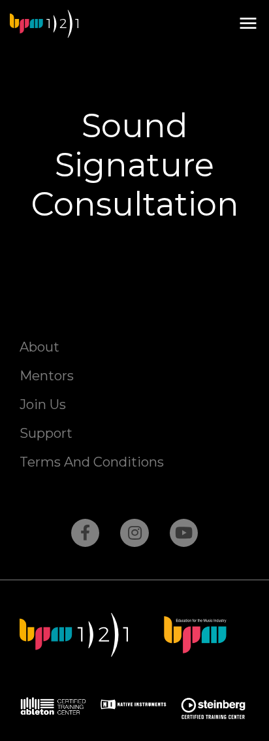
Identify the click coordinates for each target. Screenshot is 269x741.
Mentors (47, 376)
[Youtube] (184, 533)
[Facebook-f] (85, 533)
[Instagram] (134, 533)
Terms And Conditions (92, 462)
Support (46, 433)
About (39, 347)
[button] (247, 24)
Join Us (43, 404)
